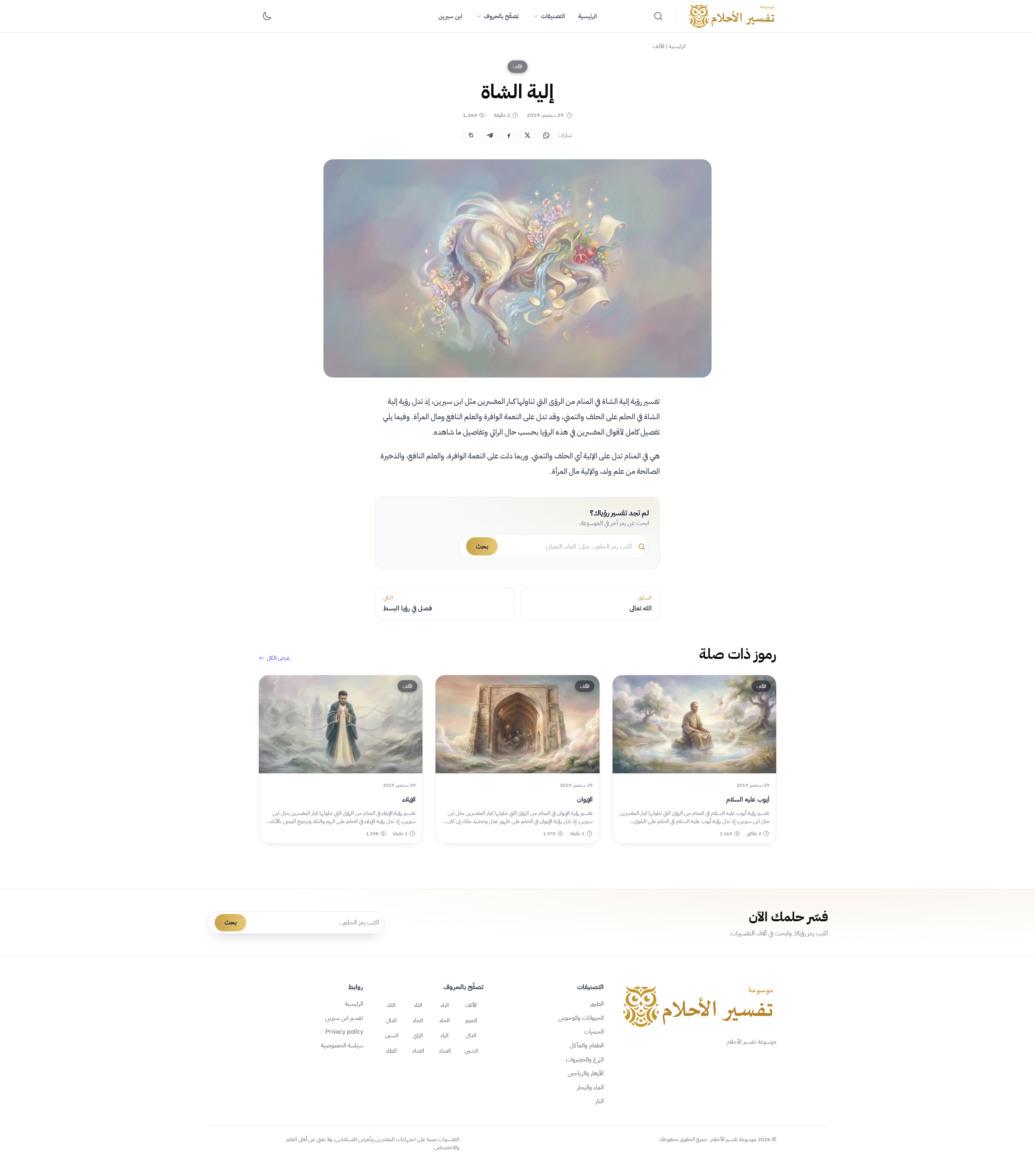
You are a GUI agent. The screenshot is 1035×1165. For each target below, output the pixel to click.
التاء (418, 1004)
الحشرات (594, 1031)
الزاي (418, 1035)
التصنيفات (553, 16)
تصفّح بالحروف (501, 16)
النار (600, 1101)
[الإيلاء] (340, 724)
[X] (527, 135)
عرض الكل (278, 658)
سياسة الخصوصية (342, 1045)
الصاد (445, 1050)
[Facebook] (508, 135)
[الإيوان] (517, 724)
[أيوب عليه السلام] (694, 724)
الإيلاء (409, 799)
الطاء (391, 1050)
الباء (445, 1004)
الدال (391, 1020)
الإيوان (584, 799)
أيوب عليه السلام (747, 799)
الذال (471, 1035)
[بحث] (658, 16)
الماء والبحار (590, 1087)
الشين (471, 1050)
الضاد (418, 1050)
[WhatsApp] (546, 135)
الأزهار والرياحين (586, 1073)
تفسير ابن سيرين (344, 1017)
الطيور (597, 1003)
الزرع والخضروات (585, 1059)
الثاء (391, 1004)
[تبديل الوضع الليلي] (267, 16)
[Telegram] (489, 135)
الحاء (444, 1020)
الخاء (418, 1020)
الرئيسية (587, 16)
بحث (482, 546)
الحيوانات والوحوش (581, 1017)
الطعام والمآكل (587, 1045)
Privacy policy (344, 1031)
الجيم (471, 1020)
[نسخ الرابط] (471, 135)
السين (391, 1035)
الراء (444, 1035)
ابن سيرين (450, 16)
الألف (658, 46)
